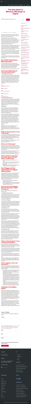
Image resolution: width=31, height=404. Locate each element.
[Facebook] (17, 379)
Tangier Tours (3, 385)
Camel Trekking (20, 5)
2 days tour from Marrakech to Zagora (21, 395)
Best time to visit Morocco (24, 67)
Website (2, 337)
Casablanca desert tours (6, 91)
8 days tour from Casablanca (20, 391)
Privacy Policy (26, 402)
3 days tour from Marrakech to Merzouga (22, 388)
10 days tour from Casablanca (20, 393)
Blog (2, 395)
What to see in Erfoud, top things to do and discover (24, 73)
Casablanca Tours (3, 381)
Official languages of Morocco (25, 52)
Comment (2, 317)
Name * (2, 330)
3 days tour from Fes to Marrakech (21, 386)
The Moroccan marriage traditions (21, 368)
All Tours (12, 5)
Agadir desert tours (5, 96)
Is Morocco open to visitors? (25, 45)
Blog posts (5, 361)
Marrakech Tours (3, 383)
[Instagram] (19, 379)
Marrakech (8, 203)
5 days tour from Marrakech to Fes (21, 396)
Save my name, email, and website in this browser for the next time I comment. (9, 343)
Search (28, 19)
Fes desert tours (5, 88)
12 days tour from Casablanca (20, 384)
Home (9, 5)
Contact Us (27, 5)
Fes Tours (2, 386)
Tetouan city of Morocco (24, 42)
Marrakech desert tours (6, 86)
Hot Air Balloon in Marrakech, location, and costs (25, 50)
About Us (16, 5)
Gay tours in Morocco (24, 65)
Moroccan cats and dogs (24, 35)
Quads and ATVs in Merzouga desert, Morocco (25, 61)
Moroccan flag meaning (24, 43)
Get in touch (11, 197)
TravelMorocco (5, 32)
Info (24, 5)
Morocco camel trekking (4, 141)
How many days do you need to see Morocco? (25, 37)
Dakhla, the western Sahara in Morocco (21, 366)
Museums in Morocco (24, 33)
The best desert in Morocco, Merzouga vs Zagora (25, 63)
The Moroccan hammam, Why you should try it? (25, 48)
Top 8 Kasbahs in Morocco (25, 55)
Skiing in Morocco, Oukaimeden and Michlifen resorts (25, 70)
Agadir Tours (3, 388)
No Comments (14, 32)
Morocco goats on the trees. (25, 54)
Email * (2, 333)
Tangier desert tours (5, 93)
